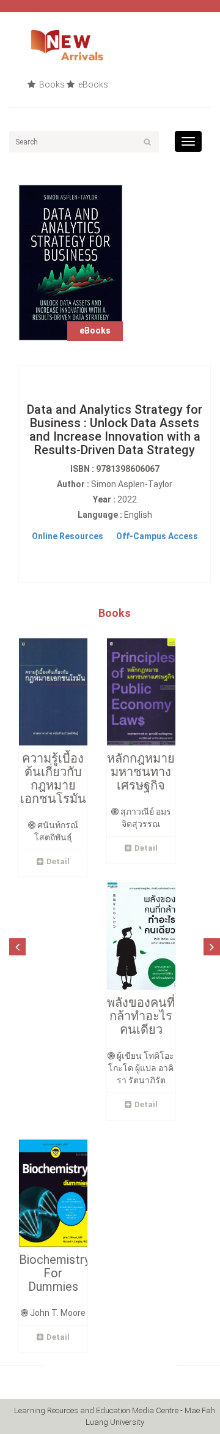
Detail (58, 861)
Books (51, 84)
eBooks (92, 84)
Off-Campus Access (157, 536)
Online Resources (67, 536)
